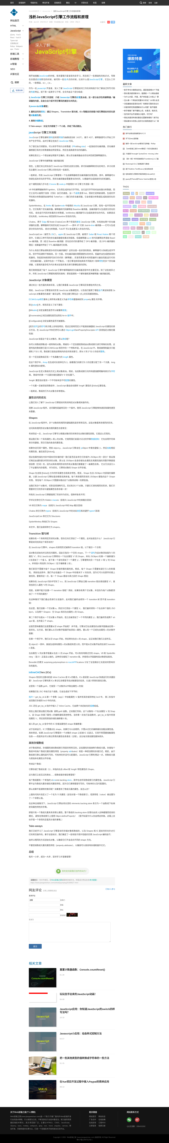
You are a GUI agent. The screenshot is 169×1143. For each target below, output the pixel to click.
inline (32, 672)
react (70, 662)
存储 (37, 121)
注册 (155, 3)
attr (70, 751)
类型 (79, 511)
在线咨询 (92, 1123)
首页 (12, 3)
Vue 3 (125, 211)
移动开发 (45, 3)
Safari (91, 234)
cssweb (153, 219)
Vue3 (132, 198)
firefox (48, 206)
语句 (93, 553)
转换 (61, 137)
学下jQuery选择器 (132, 138)
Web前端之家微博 (137, 1119)
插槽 (92, 706)
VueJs (18, 35)
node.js (62, 184)
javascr (33, 106)
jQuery (12, 35)
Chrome (52, 184)
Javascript (46, 11)
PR (74, 146)
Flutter (16, 49)
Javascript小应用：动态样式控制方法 (81, 1033)
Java (31, 137)
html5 (125, 198)
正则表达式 (14, 43)
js (108, 22)
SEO (12, 69)
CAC (38, 672)
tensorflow (134, 224)
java (31, 132)
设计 (152, 228)
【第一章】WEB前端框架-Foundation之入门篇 (142, 159)
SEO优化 (143, 219)
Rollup (12, 46)
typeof (92, 511)
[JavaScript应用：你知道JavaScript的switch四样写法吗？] (42, 1017)
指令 (31, 697)
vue (134, 206)
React (12, 37)
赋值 (64, 310)
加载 (109, 448)
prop (86, 299)
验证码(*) (63, 915)
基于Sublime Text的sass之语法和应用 (139, 169)
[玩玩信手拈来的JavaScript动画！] (42, 997)
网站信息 (101, 1116)
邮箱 (61, 905)
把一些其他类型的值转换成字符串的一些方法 (84, 1058)
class (54, 500)
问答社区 (84, 3)
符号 (43, 326)
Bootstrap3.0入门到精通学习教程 (137, 164)
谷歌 (148, 224)
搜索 (144, 3)
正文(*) (31, 919)
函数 (77, 193)
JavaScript (43, 76)
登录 (150, 3)
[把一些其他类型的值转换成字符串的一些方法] (42, 1065)
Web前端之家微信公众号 (129, 1119)
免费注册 (101, 1126)
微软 (78, 222)
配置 (67, 380)
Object (68, 330)
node (62, 206)
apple (60, 234)
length (65, 357)
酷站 (68, 3)
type (48, 511)
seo (145, 198)
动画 (146, 215)
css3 (143, 202)
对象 (42, 106)
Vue (146, 228)
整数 (102, 352)
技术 (66, 79)
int (90, 238)
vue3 (131, 202)
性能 (33, 92)
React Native (102, 234)
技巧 (100, 290)
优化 (43, 112)
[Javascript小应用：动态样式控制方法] (42, 1041)
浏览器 (146, 237)
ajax (11, 49)
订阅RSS (101, 1123)
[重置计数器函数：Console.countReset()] (42, 977)
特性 (101, 261)
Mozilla (77, 206)
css (131, 215)
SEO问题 (138, 215)
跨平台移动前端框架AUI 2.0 (135, 133)
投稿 (103, 3)
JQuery (126, 193)
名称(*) (62, 900)
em (54, 780)
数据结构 (95, 439)
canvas (135, 219)
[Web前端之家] (14, 13)
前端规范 (57, 3)
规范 (42, 299)
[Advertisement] (141, 30)
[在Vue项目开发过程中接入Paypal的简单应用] (42, 1089)
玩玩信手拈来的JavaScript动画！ (78, 994)
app (124, 237)
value (34, 305)
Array (45, 362)
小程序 (154, 211)
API (97, 330)
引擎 (112, 22)
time (93, 225)
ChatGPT (127, 206)
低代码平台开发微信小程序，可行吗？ (139, 114)
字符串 (70, 299)
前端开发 (136, 232)
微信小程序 (153, 198)
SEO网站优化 (144, 211)
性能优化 (34, 3)
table (35, 310)
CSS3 (142, 224)
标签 (95, 3)
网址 (61, 910)
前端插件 (22, 3)
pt (39, 106)
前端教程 (142, 206)
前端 (39, 79)
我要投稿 (19, 90)
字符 (113, 371)
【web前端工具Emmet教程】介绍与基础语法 (142, 149)
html (149, 202)
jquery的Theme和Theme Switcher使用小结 (141, 179)
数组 (41, 121)
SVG (125, 202)
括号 (36, 326)
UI (75, 3)
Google (133, 211)
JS (52, 234)
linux (125, 224)
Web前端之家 (56, 880)
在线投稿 (101, 1119)
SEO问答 (153, 215)
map (44, 505)
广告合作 (92, 1119)
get (73, 330)
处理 (78, 97)
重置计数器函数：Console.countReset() (82, 969)
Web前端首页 (34, 11)
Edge (44, 222)
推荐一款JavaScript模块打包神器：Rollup (140, 144)
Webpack (19, 46)
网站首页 (14, 20)
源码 (51, 137)
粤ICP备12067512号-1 (84, 1140)
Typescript (14, 40)
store (69, 780)
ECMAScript (34, 299)
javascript (41, 88)
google (126, 228)
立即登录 (92, 1126)
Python (138, 237)
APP (74, 662)
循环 (69, 316)
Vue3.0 (18, 37)
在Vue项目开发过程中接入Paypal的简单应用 (84, 1081)
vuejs (142, 193)
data (83, 146)
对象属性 (35, 115)
